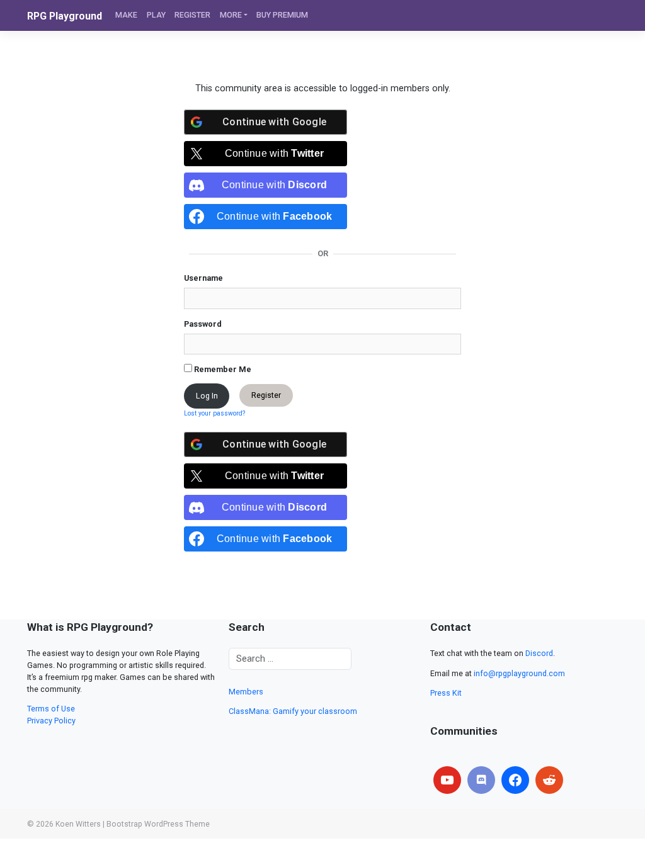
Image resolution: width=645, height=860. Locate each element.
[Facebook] (515, 780)
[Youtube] (447, 780)
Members (246, 691)
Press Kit (446, 693)
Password (203, 324)
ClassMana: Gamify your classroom (293, 711)
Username (203, 278)
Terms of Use (51, 708)
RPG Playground (64, 16)
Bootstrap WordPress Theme (158, 824)
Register (266, 395)
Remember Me (221, 369)
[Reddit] (549, 780)
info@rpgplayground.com (519, 673)
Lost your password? (214, 413)
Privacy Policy (51, 720)
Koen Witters (78, 824)
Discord (539, 653)
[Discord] (481, 780)
